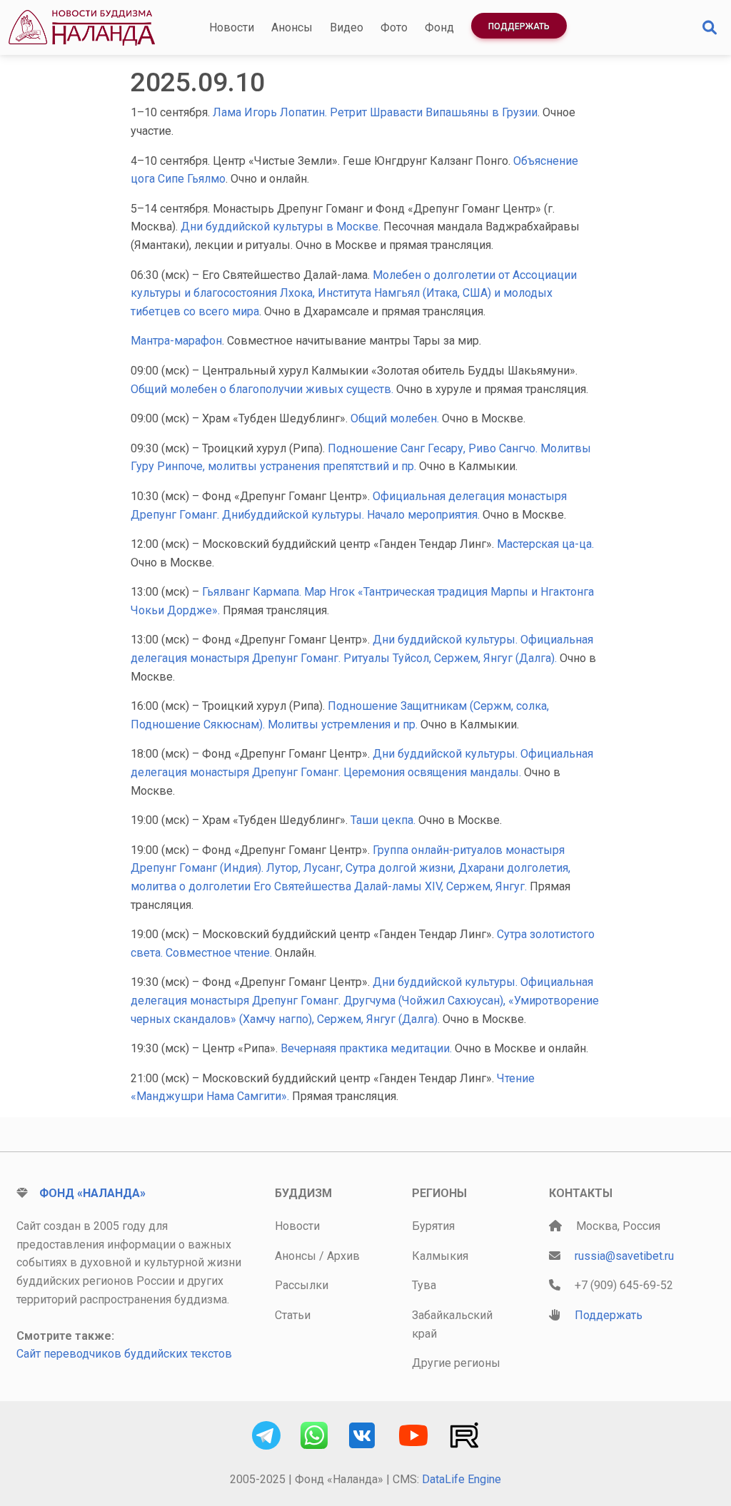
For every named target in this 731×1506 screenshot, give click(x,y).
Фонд (439, 27)
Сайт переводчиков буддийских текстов (124, 1353)
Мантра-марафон (176, 340)
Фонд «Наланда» (92, 1193)
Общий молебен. (396, 418)
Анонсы (292, 27)
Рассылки (301, 1285)
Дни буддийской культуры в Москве (279, 226)
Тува (424, 1285)
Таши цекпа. (384, 820)
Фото (394, 27)
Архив (343, 1256)
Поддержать (519, 26)
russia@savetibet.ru (624, 1256)
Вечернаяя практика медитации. (368, 1048)
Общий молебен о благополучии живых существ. (263, 389)
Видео (346, 27)
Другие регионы (456, 1363)
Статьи (293, 1315)
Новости (231, 27)
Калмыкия (440, 1256)
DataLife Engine (461, 1479)
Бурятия (433, 1226)
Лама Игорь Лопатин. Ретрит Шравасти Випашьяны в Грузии (375, 112)
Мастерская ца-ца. (545, 544)
